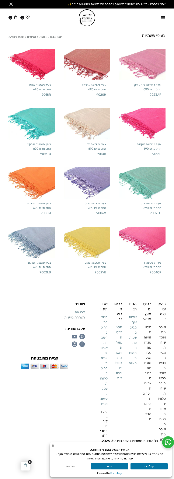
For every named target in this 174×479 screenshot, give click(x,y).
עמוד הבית (56, 36)
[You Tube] (74, 336)
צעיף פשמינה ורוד (151, 262)
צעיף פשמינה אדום (40, 85)
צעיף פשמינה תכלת (39, 262)
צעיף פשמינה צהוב (95, 262)
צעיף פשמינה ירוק (151, 203)
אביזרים (31, 36)
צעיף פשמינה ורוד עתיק (147, 85)
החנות (42, 36)
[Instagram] (74, 344)
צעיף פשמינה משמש (39, 203)
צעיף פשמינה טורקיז (39, 144)
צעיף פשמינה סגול (95, 203)
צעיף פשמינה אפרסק (93, 85)
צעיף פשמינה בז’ (96, 144)
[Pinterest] (82, 336)
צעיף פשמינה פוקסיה (149, 144)
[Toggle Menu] (163, 17)
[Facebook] (82, 344)
